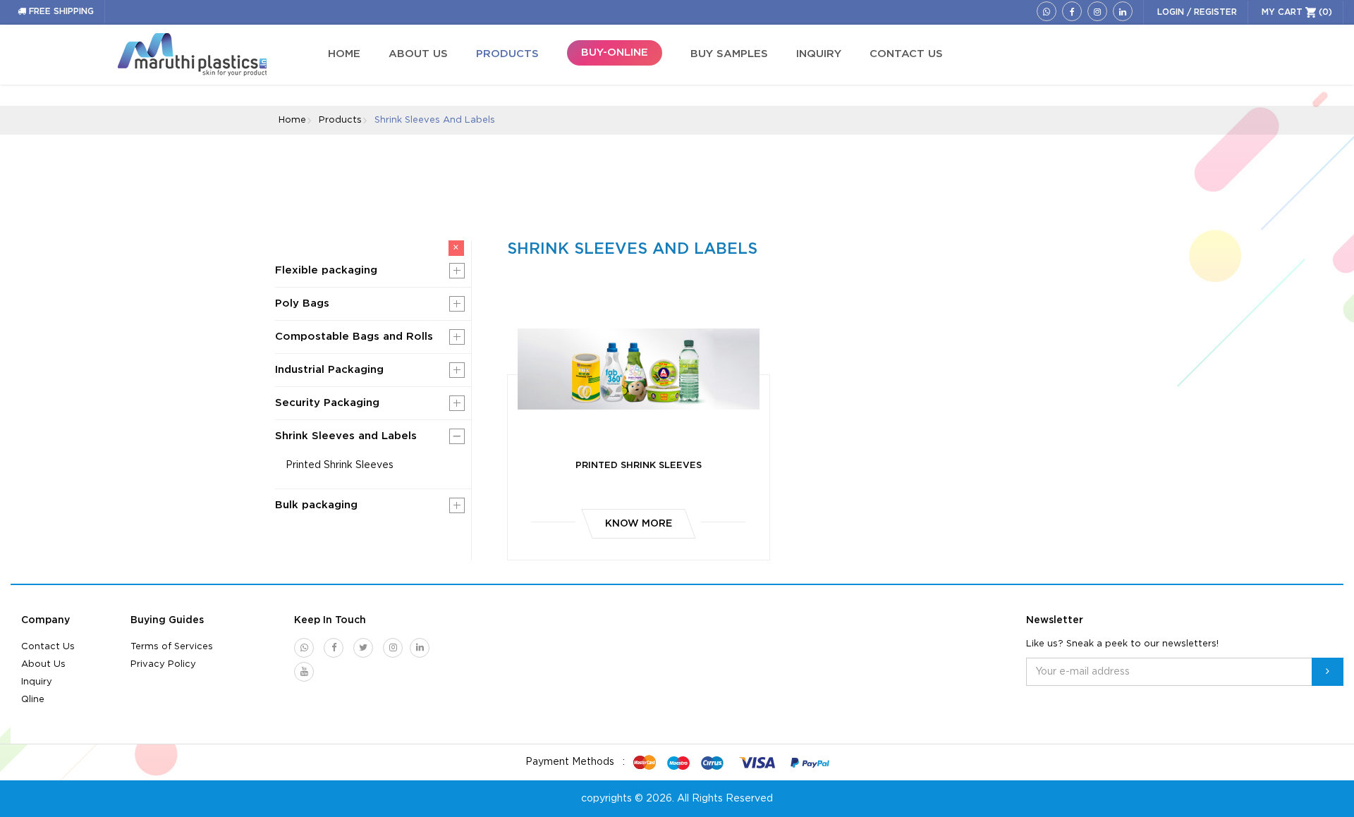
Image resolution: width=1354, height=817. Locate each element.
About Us (43, 664)
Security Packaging (327, 403)
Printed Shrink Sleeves (340, 465)
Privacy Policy (163, 664)
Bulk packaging (316, 505)
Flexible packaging (326, 270)
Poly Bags (302, 303)
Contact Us (48, 646)
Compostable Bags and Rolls (354, 336)
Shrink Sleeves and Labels (346, 436)
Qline (32, 699)
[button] (457, 270)
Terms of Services (171, 646)
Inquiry (36, 682)
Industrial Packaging (329, 369)
